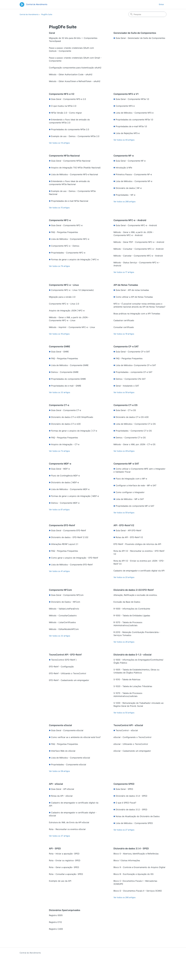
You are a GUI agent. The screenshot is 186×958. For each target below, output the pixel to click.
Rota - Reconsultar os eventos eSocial (67, 829)
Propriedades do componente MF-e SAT (135, 506)
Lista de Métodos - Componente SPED (134, 823)
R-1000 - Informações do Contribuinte (131, 608)
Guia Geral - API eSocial (62, 789)
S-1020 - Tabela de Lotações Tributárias (132, 686)
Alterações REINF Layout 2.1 (64, 544)
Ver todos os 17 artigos (123, 272)
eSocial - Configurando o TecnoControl (132, 737)
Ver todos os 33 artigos (59, 392)
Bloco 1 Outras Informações (126, 860)
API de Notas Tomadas (125, 285)
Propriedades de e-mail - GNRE (66, 385)
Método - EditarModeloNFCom (64, 629)
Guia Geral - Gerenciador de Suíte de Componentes (140, 38)
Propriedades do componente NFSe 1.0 (134, 119)
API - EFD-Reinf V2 (123, 525)
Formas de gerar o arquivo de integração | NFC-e (75, 259)
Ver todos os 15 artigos (59, 207)
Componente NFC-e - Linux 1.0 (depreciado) (72, 290)
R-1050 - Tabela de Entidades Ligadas (131, 615)
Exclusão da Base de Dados (126, 602)
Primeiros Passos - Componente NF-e (134, 174)
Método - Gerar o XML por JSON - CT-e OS (134, 444)
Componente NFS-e (125, 106)
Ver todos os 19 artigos (123, 334)
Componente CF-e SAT (126, 346)
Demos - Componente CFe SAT (131, 379)
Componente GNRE (59, 346)
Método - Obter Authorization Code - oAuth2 (70, 74)
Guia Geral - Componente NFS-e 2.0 (68, 99)
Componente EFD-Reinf (62, 525)
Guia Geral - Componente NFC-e (66, 225)
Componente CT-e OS (125, 405)
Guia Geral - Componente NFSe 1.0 (132, 99)
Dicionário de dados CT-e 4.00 (66, 424)
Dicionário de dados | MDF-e (65, 482)
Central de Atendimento (29, 14)
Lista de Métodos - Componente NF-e (134, 181)
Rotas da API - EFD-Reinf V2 (129, 537)
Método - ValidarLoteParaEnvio (64, 608)
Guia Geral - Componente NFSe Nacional (70, 160)
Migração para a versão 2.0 (62, 297)
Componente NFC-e (60, 220)
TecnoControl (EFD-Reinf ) (64, 659)
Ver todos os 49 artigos (124, 451)
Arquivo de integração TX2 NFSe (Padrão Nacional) (76, 167)
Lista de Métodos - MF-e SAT (130, 499)
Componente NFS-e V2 (61, 94)
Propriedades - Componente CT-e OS (134, 430)
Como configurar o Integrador (130, 492)
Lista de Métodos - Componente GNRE (70, 365)
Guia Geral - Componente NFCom (67, 595)
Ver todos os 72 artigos (59, 451)
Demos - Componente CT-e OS (131, 437)
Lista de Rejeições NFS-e (128, 133)
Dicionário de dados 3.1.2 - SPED (131, 809)
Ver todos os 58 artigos (123, 392)
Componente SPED (123, 784)
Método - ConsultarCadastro (63, 615)
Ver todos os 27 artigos (123, 830)
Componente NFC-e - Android (129, 220)
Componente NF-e (123, 155)
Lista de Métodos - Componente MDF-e (70, 489)
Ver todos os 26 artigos (123, 642)
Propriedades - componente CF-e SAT (134, 372)
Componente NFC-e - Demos (65, 246)
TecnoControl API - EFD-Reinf (65, 654)
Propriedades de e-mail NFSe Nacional (69, 201)
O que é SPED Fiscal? (126, 802)
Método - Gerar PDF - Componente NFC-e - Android (138, 242)
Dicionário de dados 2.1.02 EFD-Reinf (133, 590)
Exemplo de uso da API (60, 881)
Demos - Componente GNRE (65, 372)
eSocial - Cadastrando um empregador (132, 751)
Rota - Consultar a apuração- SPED (66, 874)
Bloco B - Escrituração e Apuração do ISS (133, 874)
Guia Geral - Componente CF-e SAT (133, 351)
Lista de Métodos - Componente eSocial (70, 757)
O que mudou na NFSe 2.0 (63, 106)
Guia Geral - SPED (124, 789)
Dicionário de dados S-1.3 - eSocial (132, 654)
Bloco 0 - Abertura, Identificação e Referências (136, 853)
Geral (52, 33)
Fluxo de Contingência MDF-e (65, 475)
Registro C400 (56, 929)
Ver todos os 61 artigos (59, 509)
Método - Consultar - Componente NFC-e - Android (138, 249)
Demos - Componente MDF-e (65, 503)
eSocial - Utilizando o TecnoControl (130, 744)
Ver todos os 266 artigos (124, 201)
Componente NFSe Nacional (64, 155)
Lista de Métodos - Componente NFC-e (70, 239)
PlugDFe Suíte (46, 14)
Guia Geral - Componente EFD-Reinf (68, 530)
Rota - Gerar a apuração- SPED (64, 867)
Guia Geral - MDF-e (60, 468)
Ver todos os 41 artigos (59, 571)
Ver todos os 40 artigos (124, 140)
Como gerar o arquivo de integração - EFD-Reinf (74, 557)
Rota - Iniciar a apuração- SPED (64, 853)
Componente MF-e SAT (126, 463)
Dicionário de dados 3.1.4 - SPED (131, 796)
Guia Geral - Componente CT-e (66, 410)
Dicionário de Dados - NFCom (65, 602)
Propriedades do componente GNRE (68, 379)
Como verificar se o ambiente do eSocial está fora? (76, 737)
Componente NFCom (60, 590)
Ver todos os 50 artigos (123, 712)
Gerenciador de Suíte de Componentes (134, 33)
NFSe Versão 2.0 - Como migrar (66, 112)
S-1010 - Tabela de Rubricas (126, 679)
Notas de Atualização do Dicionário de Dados (138, 816)
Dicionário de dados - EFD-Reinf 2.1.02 (69, 537)
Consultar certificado (123, 327)
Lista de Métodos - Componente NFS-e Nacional (74, 174)
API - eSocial (56, 784)
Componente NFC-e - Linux (64, 285)
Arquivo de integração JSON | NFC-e (67, 310)
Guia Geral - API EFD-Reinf (128, 530)
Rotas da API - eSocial (62, 796)
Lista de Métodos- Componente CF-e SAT (136, 365)
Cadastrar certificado (123, 320)
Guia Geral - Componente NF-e (131, 160)
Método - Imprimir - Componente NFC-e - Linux (72, 327)
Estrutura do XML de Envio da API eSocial (69, 822)
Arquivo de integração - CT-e (65, 444)
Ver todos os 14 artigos (59, 143)
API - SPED (55, 848)
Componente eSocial (60, 725)
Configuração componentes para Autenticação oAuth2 (75, 67)
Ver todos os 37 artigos (59, 836)
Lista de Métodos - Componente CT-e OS (136, 424)
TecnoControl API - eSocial (128, 725)
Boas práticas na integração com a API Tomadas (136, 313)
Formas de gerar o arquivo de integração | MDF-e (75, 496)
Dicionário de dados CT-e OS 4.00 (132, 417)
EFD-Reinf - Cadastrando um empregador (69, 680)
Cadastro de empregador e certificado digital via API (138, 570)
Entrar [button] (161, 4)
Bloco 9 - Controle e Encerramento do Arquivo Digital (139, 867)
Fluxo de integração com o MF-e (131, 478)
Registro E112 (55, 922)
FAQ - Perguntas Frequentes (64, 232)
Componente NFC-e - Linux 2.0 (64, 303)
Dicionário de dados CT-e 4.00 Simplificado (72, 417)
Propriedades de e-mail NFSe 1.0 (131, 126)
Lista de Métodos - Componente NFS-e (134, 112)
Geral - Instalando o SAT (127, 385)
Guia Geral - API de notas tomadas (132, 290)
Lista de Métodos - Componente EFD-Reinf (72, 564)
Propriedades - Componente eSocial (68, 764)
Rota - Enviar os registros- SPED (64, 860)
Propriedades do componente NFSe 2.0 (70, 129)
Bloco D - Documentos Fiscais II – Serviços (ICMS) (137, 890)
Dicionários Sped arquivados (64, 910)
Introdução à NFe (124, 167)
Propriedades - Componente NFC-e (68, 252)
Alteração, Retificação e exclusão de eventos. (135, 595)
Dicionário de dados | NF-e (129, 188)
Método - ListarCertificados (62, 622)
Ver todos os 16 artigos (59, 334)
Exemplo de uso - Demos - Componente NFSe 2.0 (75, 136)
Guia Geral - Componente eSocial (67, 730)
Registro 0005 (56, 915)
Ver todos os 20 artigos (123, 577)
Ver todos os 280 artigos (124, 897)
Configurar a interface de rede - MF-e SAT (136, 485)
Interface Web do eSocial (63, 751)
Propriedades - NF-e (125, 195)
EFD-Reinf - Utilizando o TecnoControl (67, 673)
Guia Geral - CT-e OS (126, 410)
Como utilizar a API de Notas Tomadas (134, 297)
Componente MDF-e (60, 463)
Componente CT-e (59, 405)
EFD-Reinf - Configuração (61, 666)
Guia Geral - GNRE (60, 351)
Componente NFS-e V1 (126, 94)
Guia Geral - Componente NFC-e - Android (136, 225)
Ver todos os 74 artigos (59, 266)
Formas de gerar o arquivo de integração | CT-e (74, 430)
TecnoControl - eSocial (127, 730)
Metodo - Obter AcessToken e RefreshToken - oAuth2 (74, 81)
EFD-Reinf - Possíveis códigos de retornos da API (137, 544)
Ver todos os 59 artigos (123, 512)
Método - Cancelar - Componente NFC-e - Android (138, 255)
